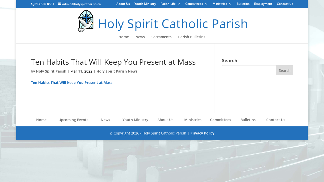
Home (123, 37)
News (140, 37)
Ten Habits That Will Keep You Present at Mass (71, 82)
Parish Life (168, 4)
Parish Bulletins (191, 37)
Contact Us (285, 4)
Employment (263, 4)
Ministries (220, 4)
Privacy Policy (202, 133)
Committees (194, 4)
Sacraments (161, 37)
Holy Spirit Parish (51, 71)
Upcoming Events (73, 119)
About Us (123, 4)
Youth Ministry (145, 4)
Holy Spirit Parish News (116, 71)
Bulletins (243, 4)
